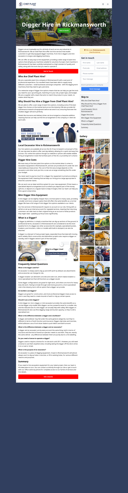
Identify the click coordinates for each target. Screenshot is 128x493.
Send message (94, 89)
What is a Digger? (87, 121)
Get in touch (64, 30)
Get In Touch (48, 71)
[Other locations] (103, 4)
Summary (84, 127)
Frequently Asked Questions (91, 124)
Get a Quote (48, 377)
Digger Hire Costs (87, 115)
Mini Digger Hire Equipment (91, 118)
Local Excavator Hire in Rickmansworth (89, 110)
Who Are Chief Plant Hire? (90, 101)
